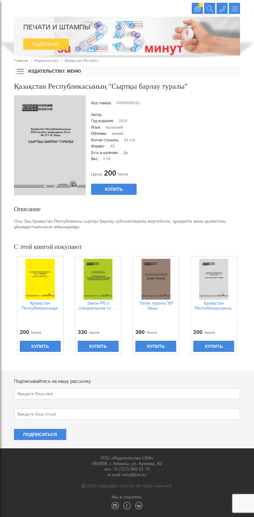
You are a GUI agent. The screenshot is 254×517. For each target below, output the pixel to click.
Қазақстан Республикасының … (214, 308)
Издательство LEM (19, 8)
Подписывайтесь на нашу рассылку (52, 381)
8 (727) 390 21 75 (132, 469)
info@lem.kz (134, 474)
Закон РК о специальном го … (98, 305)
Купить (114, 189)
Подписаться (40, 434)
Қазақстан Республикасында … (40, 308)
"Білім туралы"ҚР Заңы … (156, 305)
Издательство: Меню (54, 71)
